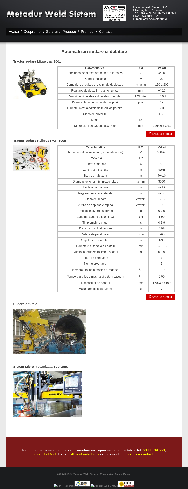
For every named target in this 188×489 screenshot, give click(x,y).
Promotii (87, 32)
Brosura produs (161, 133)
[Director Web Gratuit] (104, 485)
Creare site (106, 474)
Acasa (14, 32)
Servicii (52, 32)
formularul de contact (136, 454)
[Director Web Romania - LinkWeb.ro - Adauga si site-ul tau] (82, 485)
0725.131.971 (45, 454)
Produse (69, 32)
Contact (105, 32)
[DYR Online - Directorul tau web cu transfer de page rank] (126, 485)
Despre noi (32, 32)
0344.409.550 (154, 450)
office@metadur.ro (84, 454)
